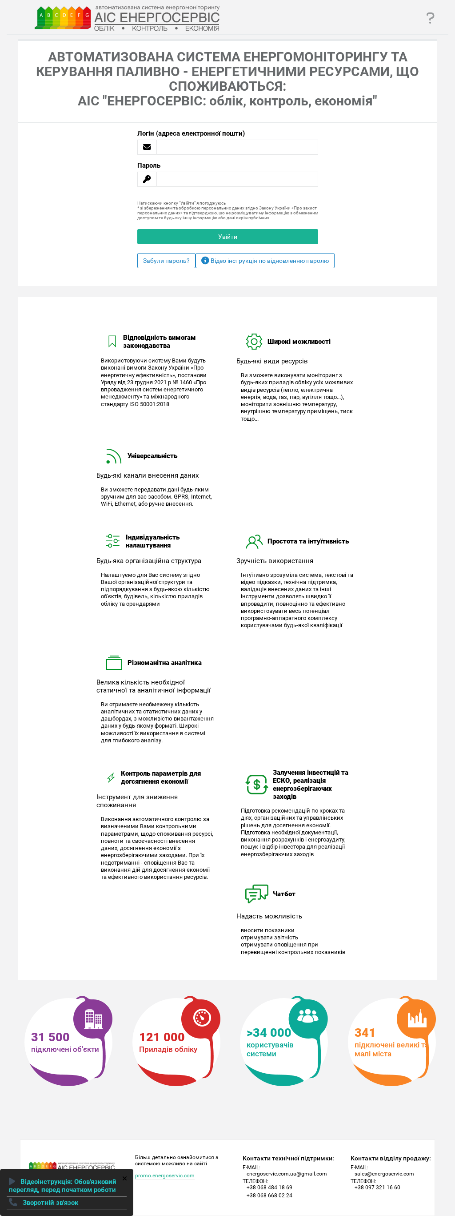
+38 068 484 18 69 (269, 1187)
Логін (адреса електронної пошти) (191, 133)
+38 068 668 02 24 (269, 1195)
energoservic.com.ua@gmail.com (287, 1174)
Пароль (148, 165)
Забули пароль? (166, 260)
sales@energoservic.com (384, 1174)
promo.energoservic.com (165, 1176)
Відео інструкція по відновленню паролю (269, 260)
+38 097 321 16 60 (377, 1187)
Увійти (227, 236)
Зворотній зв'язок (49, 1203)
